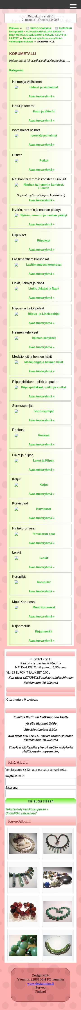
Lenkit (16, 552)
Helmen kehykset (25, 332)
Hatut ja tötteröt (23, 106)
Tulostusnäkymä (40, 28)
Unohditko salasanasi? (20, 813)
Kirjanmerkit (21, 626)
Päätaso (14, 28)
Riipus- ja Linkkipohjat (28, 308)
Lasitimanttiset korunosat (30, 259)
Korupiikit (19, 576)
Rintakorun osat (23, 528)
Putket (17, 155)
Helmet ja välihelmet (27, 82)
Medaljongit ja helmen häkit (32, 356)
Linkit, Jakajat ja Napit (28, 283)
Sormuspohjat (22, 405)
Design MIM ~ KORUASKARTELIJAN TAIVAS (35, 31)
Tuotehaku (65, 28)
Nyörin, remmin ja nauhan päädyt (36, 210)
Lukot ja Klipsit (22, 455)
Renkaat (18, 430)
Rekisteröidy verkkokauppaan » (26, 809)
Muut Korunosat (24, 602)
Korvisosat (20, 503)
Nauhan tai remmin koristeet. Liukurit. (39, 179)
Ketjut (16, 479)
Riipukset (19, 235)
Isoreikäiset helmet (26, 130)
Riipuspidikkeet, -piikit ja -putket (35, 382)
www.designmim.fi (40, 983)
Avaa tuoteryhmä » (41, 96)
